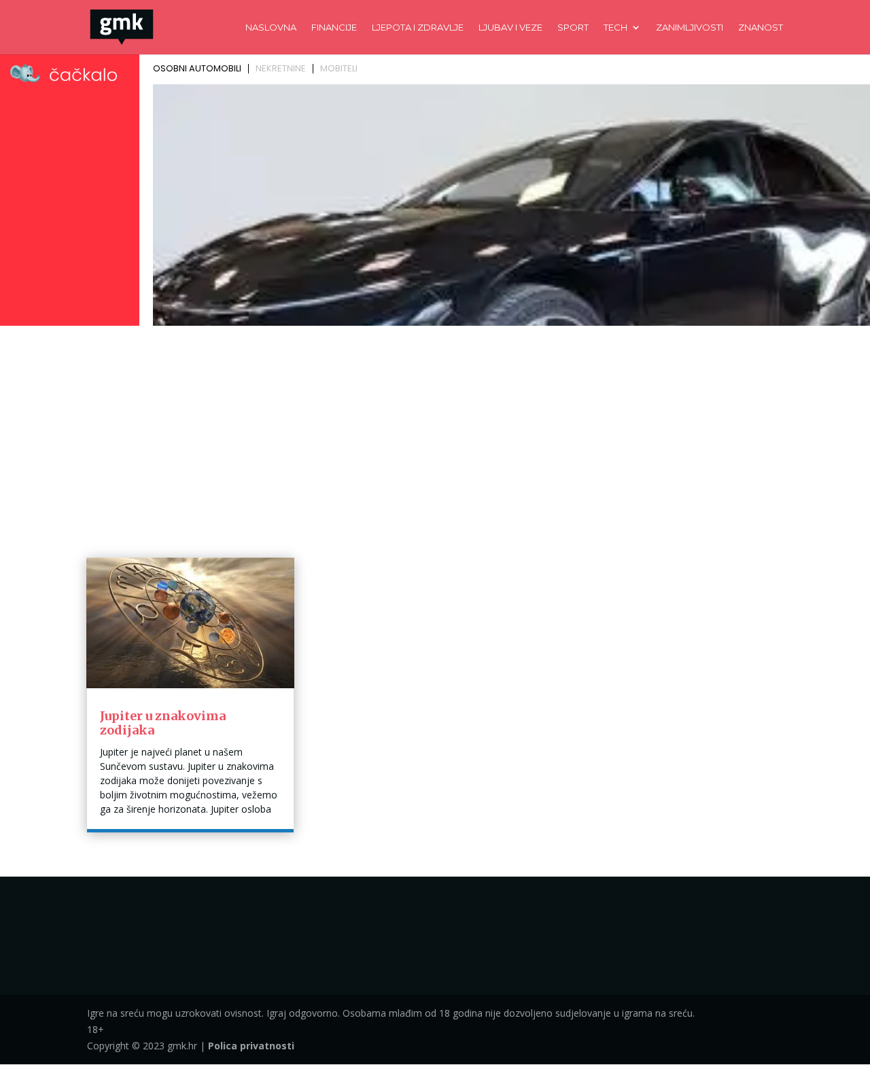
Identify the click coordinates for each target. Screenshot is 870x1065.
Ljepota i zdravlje (418, 27)
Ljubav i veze (510, 27)
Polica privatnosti (251, 1045)
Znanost (760, 27)
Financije (334, 27)
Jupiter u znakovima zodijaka (163, 723)
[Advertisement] (435, 432)
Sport (573, 27)
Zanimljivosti (689, 27)
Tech (615, 27)
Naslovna (270, 27)
